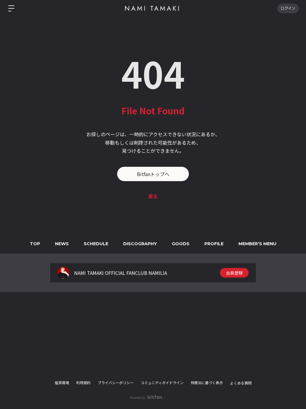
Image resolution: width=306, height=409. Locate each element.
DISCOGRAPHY (140, 243)
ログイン (288, 8)
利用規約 (83, 382)
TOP (35, 243)
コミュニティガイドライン (162, 382)
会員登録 (234, 273)
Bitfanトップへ (153, 174)
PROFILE (214, 243)
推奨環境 (62, 382)
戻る (153, 196)
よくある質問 (241, 383)
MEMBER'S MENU (257, 243)
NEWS (62, 243)
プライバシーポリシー (116, 382)
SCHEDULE (96, 243)
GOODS (180, 243)
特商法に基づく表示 (207, 382)
